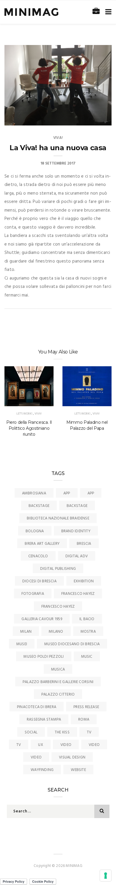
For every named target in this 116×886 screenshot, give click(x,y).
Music (87, 657)
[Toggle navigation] (107, 12)
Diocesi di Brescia (39, 581)
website (78, 770)
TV (89, 732)
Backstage (39, 506)
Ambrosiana (34, 493)
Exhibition (84, 581)
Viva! (58, 138)
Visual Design (72, 757)
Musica (58, 669)
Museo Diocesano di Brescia (72, 644)
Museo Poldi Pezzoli (43, 657)
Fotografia (32, 594)
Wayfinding (42, 770)
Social (31, 732)
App (66, 493)
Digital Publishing (58, 569)
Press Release (86, 707)
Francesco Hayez (78, 594)
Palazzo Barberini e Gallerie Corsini (58, 682)
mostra (88, 632)
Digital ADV (76, 556)
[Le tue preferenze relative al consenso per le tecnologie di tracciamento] (105, 875)
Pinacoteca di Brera (36, 707)
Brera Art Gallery (42, 544)
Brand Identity (75, 531)
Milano (56, 632)
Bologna (35, 531)
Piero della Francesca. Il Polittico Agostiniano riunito (29, 428)
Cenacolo (38, 556)
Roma (83, 719)
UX (40, 745)
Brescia (84, 544)
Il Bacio (87, 619)
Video (65, 745)
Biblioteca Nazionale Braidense (58, 518)
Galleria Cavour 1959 (41, 619)
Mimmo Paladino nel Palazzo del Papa (87, 425)
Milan (26, 632)
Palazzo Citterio (58, 694)
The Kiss (62, 732)
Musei (21, 644)
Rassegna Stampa (44, 719)
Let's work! (24, 413)
